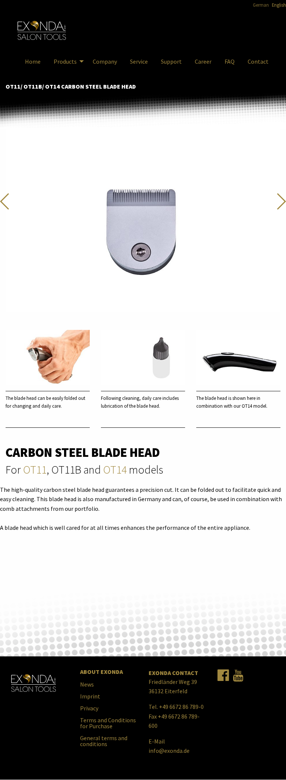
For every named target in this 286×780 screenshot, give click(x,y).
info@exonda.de (169, 750)
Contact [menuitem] (258, 61)
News (87, 684)
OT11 (35, 469)
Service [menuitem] (139, 61)
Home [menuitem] (33, 61)
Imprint (90, 696)
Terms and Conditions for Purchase (108, 723)
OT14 (115, 469)
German (261, 5)
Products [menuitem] (65, 61)
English (279, 5)
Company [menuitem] (105, 61)
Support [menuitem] (171, 61)
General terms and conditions (103, 741)
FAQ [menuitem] (230, 61)
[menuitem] (42, 30)
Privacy (89, 708)
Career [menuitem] (203, 61)
